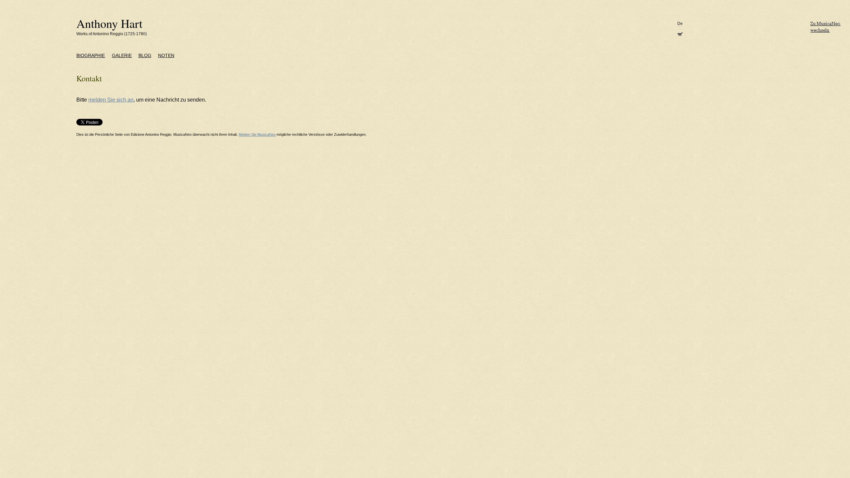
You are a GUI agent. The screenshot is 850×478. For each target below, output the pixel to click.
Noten (166, 55)
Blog (144, 55)
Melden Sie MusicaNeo (257, 134)
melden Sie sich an (110, 100)
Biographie (90, 55)
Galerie (122, 55)
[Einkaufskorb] (680, 33)
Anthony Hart (109, 23)
